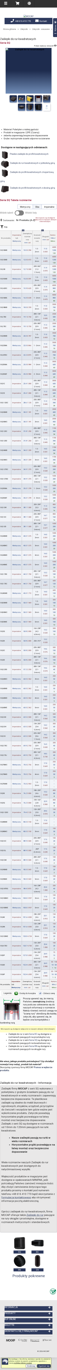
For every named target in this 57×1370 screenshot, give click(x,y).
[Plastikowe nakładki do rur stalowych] (38, 99)
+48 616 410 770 (22, 21)
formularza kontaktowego (16, 1197)
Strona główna (9, 29)
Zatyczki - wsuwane (41, 29)
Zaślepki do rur (34, 1214)
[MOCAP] (28, 16)
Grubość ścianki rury (37, 238)
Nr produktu (6, 238)
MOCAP (46, 1351)
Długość (45, 236)
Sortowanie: (18, 220)
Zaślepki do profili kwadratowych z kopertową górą (27, 176)
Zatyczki (24, 29)
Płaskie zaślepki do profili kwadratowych (28, 154)
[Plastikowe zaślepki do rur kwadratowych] (46, 99)
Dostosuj (31, 1366)
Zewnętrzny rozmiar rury (27, 237)
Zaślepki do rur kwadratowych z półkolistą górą (32, 163)
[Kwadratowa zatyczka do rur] (21, 107)
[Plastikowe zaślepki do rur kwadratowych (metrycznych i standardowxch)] (21, 99)
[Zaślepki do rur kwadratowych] (13, 99)
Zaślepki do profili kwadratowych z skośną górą (32, 188)
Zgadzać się (43, 1366)
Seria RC (33, 1034)
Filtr (5, 227)
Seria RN (33, 1046)
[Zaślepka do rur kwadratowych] (30, 107)
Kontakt (43, 21)
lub (16, 238)
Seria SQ (33, 1040)
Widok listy (31, 212)
